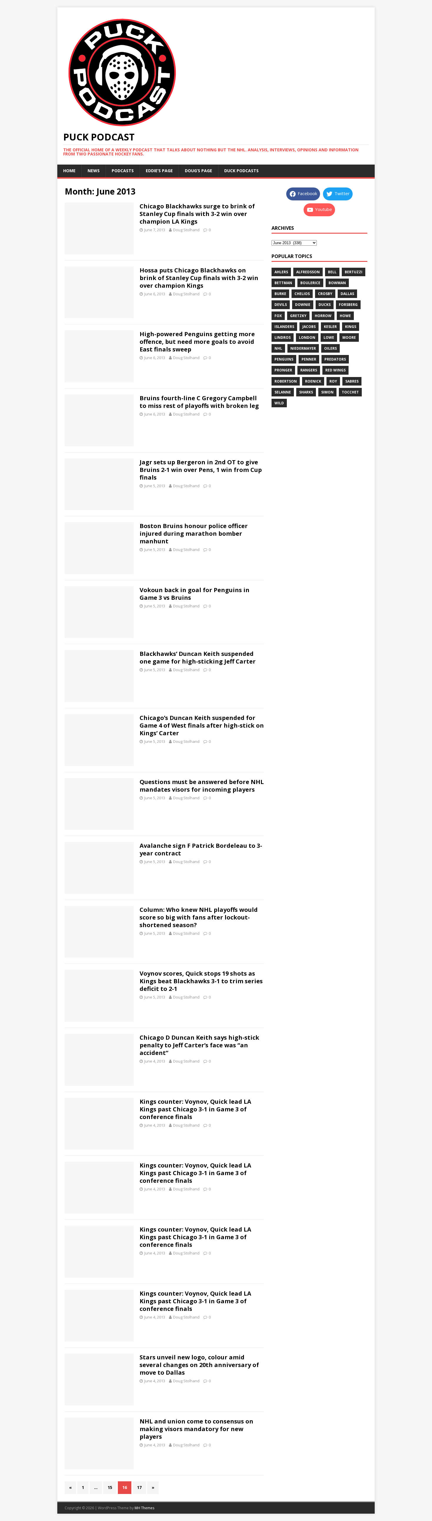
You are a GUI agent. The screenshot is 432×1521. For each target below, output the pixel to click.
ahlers (281, 271)
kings (350, 326)
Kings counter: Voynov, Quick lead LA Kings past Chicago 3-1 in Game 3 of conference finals (195, 1109)
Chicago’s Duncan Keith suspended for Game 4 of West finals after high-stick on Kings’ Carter (202, 725)
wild (279, 403)
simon (327, 392)
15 (110, 1487)
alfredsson (308, 271)
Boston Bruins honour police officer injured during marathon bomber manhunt (194, 533)
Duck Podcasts (241, 170)
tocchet (350, 392)
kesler (330, 326)
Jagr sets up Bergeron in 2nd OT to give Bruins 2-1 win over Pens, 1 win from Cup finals (201, 469)
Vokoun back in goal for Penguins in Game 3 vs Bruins (195, 594)
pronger (283, 370)
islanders (284, 326)
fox (278, 315)
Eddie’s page (159, 170)
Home (69, 170)
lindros (282, 337)
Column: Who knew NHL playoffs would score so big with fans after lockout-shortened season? (199, 917)
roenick (313, 381)
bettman (283, 282)
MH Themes (144, 1507)
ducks (325, 304)
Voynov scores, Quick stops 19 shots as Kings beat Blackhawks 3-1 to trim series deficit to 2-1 (201, 981)
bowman (337, 282)
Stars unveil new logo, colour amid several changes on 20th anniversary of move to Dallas (199, 1364)
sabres (352, 381)
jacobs (309, 326)
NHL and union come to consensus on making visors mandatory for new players (196, 1428)
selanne (282, 392)
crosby (325, 293)
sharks (306, 392)
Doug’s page (198, 170)
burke (280, 293)
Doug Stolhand (186, 229)
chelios (302, 293)
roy (333, 381)
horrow (323, 315)
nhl (278, 348)
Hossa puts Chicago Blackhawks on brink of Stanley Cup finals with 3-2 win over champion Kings (199, 277)
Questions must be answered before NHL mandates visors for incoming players (202, 785)
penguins (283, 359)
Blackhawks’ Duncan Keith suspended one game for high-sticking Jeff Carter (198, 657)
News (94, 170)
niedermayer (303, 348)
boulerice (310, 282)
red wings (335, 370)
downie (302, 304)
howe (345, 315)
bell (332, 271)
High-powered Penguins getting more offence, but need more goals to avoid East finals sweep (197, 341)
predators (335, 359)
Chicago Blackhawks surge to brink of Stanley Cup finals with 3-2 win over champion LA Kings (197, 213)
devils (280, 304)
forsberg (348, 304)
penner (309, 359)
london (307, 337)
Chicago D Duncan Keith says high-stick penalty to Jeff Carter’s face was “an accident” (199, 1045)
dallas (347, 293)
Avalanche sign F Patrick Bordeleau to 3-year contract (201, 849)
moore (349, 337)
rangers (308, 370)
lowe (329, 337)
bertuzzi (353, 271)
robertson (285, 381)
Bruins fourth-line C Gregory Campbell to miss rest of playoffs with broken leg (199, 402)
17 (139, 1487)
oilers (330, 348)
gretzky (298, 315)
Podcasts (123, 170)
